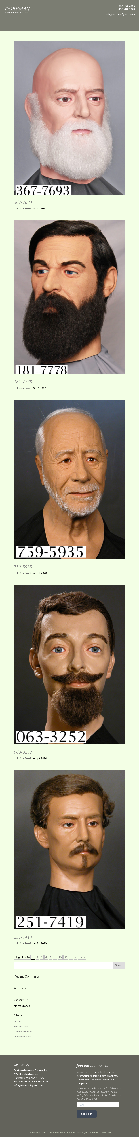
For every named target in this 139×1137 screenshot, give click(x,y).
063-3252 (23, 752)
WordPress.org (22, 1036)
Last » (82, 957)
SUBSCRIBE (86, 1113)
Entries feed (21, 1026)
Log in (17, 1021)
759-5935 (23, 567)
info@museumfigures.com (28, 1085)
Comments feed (23, 1031)
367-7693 (23, 202)
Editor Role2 (24, 208)
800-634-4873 (127, 6)
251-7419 (23, 937)
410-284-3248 (127, 9)
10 (60, 957)
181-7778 (23, 381)
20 (65, 957)
